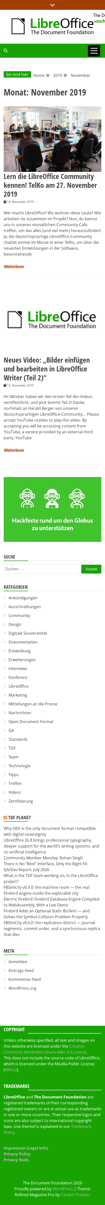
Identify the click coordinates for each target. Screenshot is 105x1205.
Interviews (18, 668)
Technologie (20, 765)
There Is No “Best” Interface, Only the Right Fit (45, 863)
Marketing (18, 695)
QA (11, 730)
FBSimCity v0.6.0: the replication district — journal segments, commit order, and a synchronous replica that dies (52, 928)
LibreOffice (19, 686)
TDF (12, 748)
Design (15, 624)
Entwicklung (20, 651)
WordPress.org (22, 988)
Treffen (15, 783)
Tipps (14, 774)
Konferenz (18, 677)
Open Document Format (31, 721)
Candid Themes (75, 1194)
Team (13, 757)
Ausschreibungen (25, 606)
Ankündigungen (23, 598)
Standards (18, 739)
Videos (15, 792)
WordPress (62, 1188)
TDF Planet (19, 817)
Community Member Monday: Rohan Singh (43, 858)
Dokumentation (23, 642)
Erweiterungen (22, 659)
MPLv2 (11, 1069)
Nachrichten (20, 712)
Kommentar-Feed (25, 979)
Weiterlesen (14, 266)
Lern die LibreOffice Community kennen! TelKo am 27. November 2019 (50, 185)
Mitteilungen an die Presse (33, 704)
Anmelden (18, 961)
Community (19, 615)
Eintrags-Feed (21, 970)
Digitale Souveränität (28, 633)
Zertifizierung (21, 801)
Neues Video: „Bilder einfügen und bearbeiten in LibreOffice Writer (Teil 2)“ (47, 369)
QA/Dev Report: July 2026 (26, 869)
